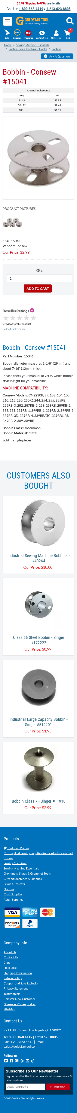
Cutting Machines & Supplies (23, 879)
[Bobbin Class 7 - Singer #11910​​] (38, 768)
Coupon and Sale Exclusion (21, 983)
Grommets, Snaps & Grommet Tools (27, 873)
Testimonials (12, 993)
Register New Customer (19, 999)
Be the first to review (14, 328)
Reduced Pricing (18, 848)
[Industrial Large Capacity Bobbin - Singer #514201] (38, 686)
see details (53, 3)
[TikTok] (32, 1060)
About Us (10, 952)
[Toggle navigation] (7, 21)
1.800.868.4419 (31, 9)
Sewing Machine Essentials (21, 868)
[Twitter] (6, 1060)
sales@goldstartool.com (20, 1046)
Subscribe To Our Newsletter (32, 1071)
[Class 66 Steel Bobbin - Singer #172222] (38, 604)
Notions (9, 889)
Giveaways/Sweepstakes (20, 1004)
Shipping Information (18, 973)
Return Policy (13, 978)
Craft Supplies (13, 894)
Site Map (9, 1009)
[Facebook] (11, 1060)
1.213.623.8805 (58, 9)
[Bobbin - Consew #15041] (38, 158)
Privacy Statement (16, 988)
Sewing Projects (14, 884)
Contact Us (11, 957)
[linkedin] (22, 1060)
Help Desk (10, 967)
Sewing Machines (15, 863)
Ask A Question (59, 56)
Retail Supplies (13, 899)
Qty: (39, 270)
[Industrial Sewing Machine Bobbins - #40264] (38, 522)
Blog (7, 962)
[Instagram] (17, 1060)
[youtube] (27, 1060)
